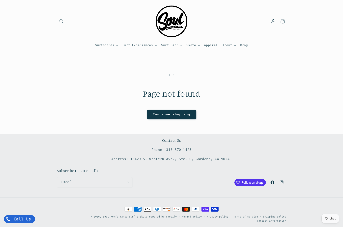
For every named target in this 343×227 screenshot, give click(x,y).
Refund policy (192, 216)
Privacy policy (217, 216)
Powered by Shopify (163, 216)
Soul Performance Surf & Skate (125, 216)
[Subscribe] (127, 182)
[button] (61, 21)
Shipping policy (274, 216)
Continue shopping (171, 114)
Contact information (271, 220)
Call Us (21, 219)
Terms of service (245, 216)
